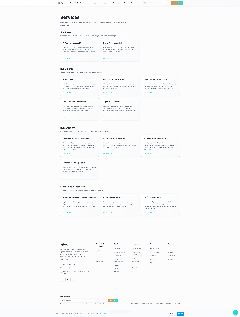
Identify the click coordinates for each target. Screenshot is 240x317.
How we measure (155, 252)
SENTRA (98, 254)
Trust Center (171, 255)
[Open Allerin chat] (235, 312)
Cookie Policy (102, 313)
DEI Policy (177, 303)
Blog (125, 3)
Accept (180, 313)
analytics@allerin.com (70, 268)
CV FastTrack (118, 255)
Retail (133, 258)
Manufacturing (136, 248)
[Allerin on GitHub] (72, 279)
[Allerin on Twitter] (62, 279)
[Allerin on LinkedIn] (67, 279)
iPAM (97, 258)
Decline (172, 313)
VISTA (98, 251)
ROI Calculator (148, 3)
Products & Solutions (77, 3)
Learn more (66, 58)
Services (94, 3)
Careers (170, 252)
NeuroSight (99, 261)
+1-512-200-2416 (69, 264)
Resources (116, 3)
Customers (153, 255)
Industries (105, 3)
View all (134, 267)
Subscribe (113, 300)
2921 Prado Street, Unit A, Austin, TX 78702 (76, 272)
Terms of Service (146, 303)
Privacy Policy (81, 303)
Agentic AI (117, 248)
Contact (166, 3)
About (169, 248)
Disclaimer (168, 303)
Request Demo (177, 3)
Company (134, 3)
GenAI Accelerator (119, 252)
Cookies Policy (158, 303)
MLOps (116, 265)
